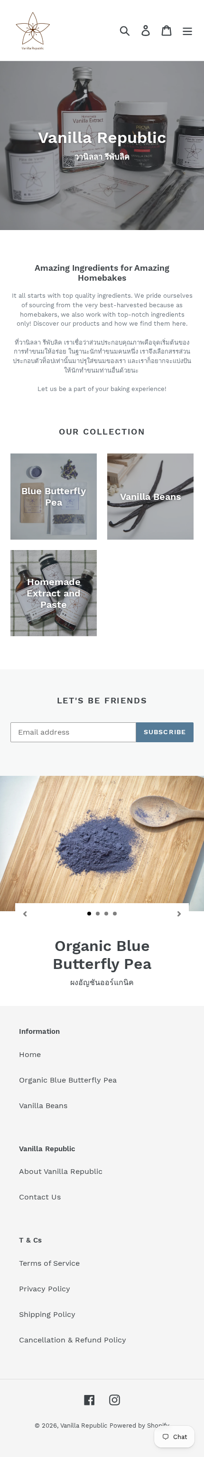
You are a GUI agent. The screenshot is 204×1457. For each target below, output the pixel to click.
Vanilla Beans (43, 1105)
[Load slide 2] (98, 914)
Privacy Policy (44, 1288)
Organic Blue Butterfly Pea (68, 1079)
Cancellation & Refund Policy (72, 1339)
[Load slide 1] (89, 914)
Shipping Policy (47, 1314)
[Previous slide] (24, 913)
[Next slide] (179, 913)
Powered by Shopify (139, 1425)
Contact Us (40, 1196)
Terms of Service (49, 1263)
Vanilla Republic (83, 1425)
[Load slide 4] (115, 914)
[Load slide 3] (106, 914)
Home (30, 1054)
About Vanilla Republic (60, 1171)
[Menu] (187, 30)
